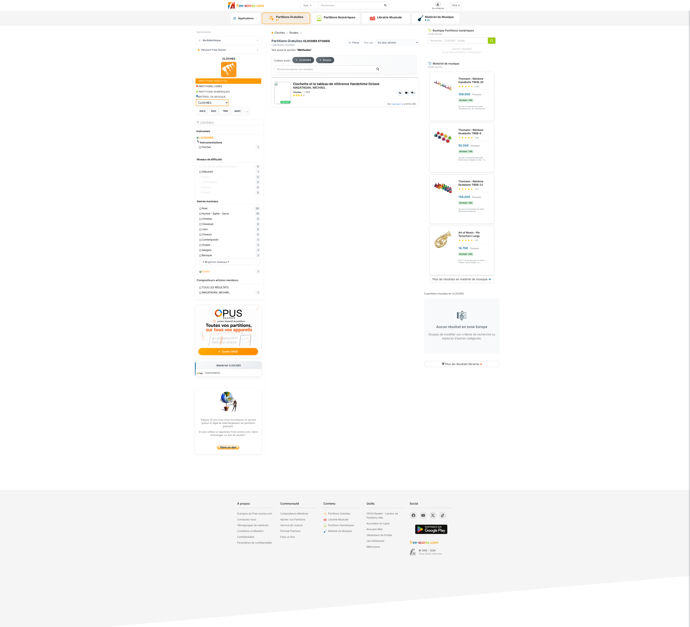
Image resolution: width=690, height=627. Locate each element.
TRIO (225, 111)
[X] (433, 515)
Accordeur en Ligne (378, 523)
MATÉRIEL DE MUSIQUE (212, 96)
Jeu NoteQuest (375, 540)
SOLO (202, 111)
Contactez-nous (246, 519)
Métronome (373, 546)
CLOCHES (206, 137)
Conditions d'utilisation (250, 530)
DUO (213, 111)
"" (304, 50)
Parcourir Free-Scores (213, 49)
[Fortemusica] (413, 552)
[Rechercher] (385, 5)
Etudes (327, 60)
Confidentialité (245, 536)
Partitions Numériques (341, 525)
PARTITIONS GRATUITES (212, 80)
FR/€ (454, 5)
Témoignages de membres (252, 525)
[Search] (377, 69)
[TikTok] (442, 515)
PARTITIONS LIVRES (210, 86)
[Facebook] (413, 515)
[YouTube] (423, 515)
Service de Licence (291, 525)
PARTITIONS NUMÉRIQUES (214, 91)
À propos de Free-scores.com (254, 513)
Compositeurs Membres (294, 513)
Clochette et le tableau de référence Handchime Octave (336, 85)
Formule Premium (290, 530)
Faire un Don (287, 536)
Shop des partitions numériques (462, 52)
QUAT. (237, 111)
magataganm (396, 104)
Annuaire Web (375, 529)
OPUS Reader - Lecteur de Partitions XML (382, 515)
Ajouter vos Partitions (292, 519)
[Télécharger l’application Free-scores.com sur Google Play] (431, 529)
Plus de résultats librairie (463, 364)
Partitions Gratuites (339, 513)
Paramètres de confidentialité (254, 542)
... (247, 111)
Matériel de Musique (340, 530)
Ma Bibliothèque (212, 40)
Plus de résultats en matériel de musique (462, 279)
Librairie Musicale (338, 519)
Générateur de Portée (379, 535)
